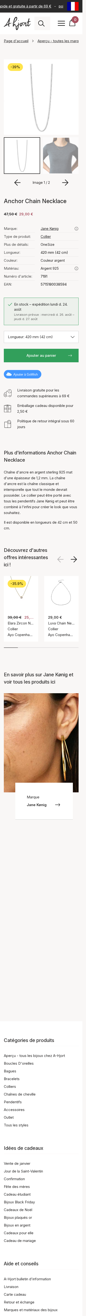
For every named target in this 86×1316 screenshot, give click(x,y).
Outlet (9, 1117)
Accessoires (14, 1109)
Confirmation (14, 1179)
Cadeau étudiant (17, 1194)
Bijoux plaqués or (18, 1217)
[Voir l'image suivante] (74, 559)
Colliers (10, 1086)
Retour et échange (19, 1302)
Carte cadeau (15, 1294)
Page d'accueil (16, 41)
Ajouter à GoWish (25, 374)
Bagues (10, 1071)
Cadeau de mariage (20, 1240)
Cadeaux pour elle (18, 1233)
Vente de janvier (17, 1163)
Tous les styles (16, 1125)
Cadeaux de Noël (18, 1209)
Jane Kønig (50, 228)
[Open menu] (61, 23)
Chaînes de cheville (20, 1094)
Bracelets (12, 1078)
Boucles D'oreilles (19, 1063)
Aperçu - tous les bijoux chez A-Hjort (34, 1055)
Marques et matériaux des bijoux (31, 1310)
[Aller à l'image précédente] (17, 182)
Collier (46, 236)
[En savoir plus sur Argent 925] (76, 268)
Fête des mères (17, 1186)
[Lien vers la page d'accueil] (17, 23)
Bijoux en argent (17, 1225)
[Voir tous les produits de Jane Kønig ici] (76, 228)
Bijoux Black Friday (19, 1202)
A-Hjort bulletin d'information (27, 1279)
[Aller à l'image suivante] (65, 182)
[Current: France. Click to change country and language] (73, 6)
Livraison (11, 1286)
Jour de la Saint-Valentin (23, 1171)
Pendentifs (13, 1102)
